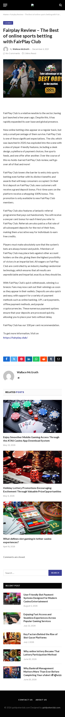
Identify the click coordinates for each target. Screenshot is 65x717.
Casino (8, 23)
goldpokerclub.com (51, 707)
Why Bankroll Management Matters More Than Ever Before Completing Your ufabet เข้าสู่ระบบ (43, 671)
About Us (41, 700)
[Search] (60, 5)
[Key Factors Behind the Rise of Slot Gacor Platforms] (12, 638)
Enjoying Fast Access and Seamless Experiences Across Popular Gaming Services (40, 618)
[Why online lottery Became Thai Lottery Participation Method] (12, 655)
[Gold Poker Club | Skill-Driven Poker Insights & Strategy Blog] (32, 5)
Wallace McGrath (21, 49)
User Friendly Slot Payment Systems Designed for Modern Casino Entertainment (40, 598)
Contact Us (25, 700)
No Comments (13, 53)
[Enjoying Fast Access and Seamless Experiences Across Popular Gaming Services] (12, 618)
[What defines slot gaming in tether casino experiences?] (32, 518)
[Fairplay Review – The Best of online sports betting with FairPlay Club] (32, 78)
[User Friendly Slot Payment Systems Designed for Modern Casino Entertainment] (12, 599)
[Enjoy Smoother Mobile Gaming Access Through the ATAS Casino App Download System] (32, 416)
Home (6, 14)
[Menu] (5, 5)
